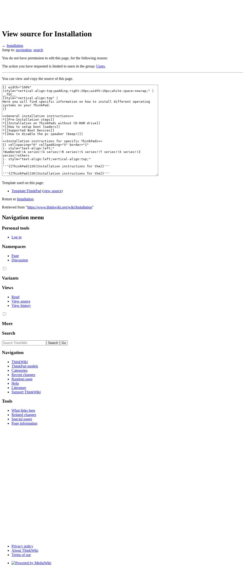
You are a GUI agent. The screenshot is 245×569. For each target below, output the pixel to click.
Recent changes (23, 375)
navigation (24, 50)
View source (20, 301)
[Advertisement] (89, 12)
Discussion (19, 260)
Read (15, 297)
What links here (23, 410)
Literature (18, 388)
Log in (16, 237)
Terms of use (21, 555)
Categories (19, 370)
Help (15, 383)
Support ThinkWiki (26, 392)
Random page (22, 379)
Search (8, 333)
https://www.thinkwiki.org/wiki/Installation (59, 207)
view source (52, 191)
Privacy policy (22, 546)
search (38, 50)
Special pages (21, 419)
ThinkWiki (19, 362)
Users (100, 66)
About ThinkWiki (24, 550)
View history (21, 306)
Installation (15, 46)
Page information (24, 423)
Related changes (23, 415)
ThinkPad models (24, 366)
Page (15, 256)
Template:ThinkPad (26, 191)
